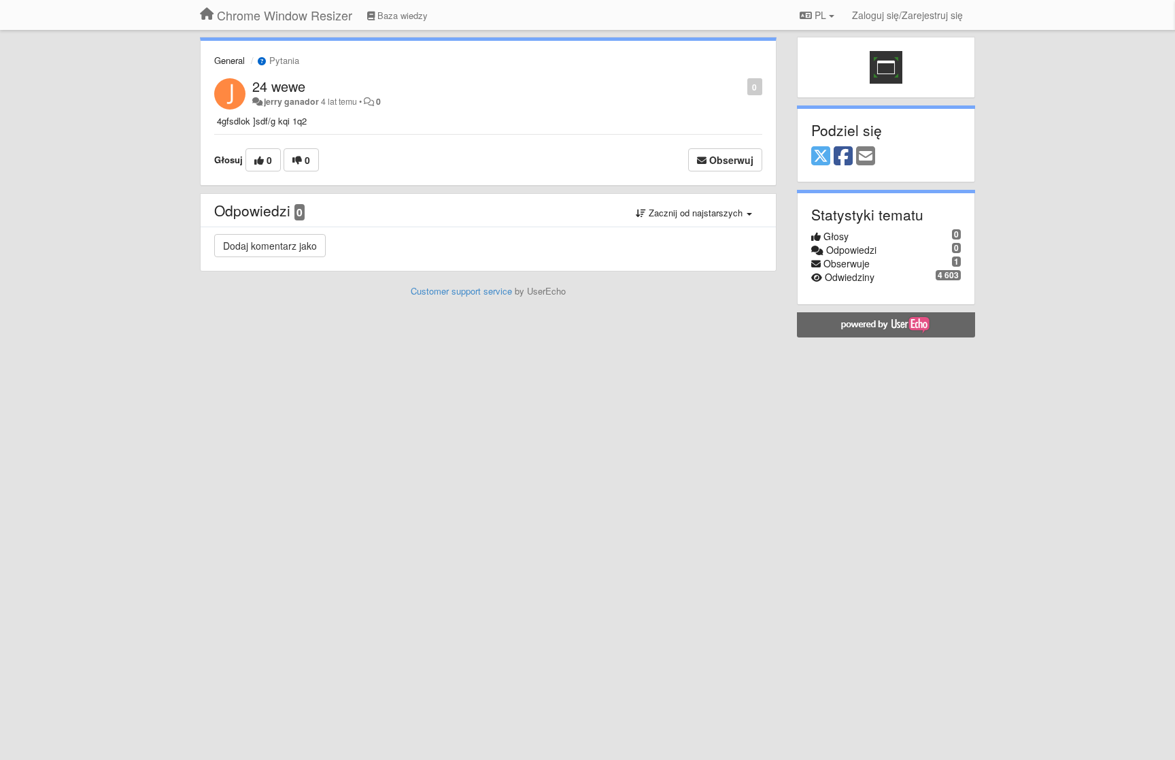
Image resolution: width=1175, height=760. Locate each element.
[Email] (865, 156)
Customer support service (461, 290)
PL (820, 15)
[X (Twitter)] (820, 156)
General (229, 60)
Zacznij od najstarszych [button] (695, 212)
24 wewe (278, 86)
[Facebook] (843, 156)
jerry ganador (291, 101)
